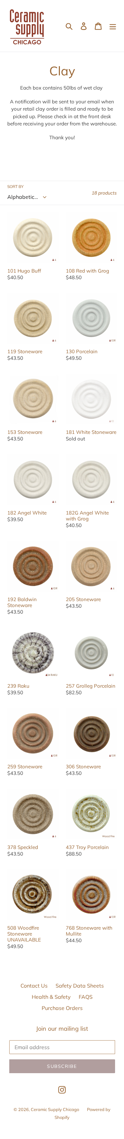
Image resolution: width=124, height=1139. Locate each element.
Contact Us (34, 985)
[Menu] (112, 26)
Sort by (15, 186)
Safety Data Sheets (80, 985)
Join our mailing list (62, 1028)
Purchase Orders (62, 1008)
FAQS (86, 996)
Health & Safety (51, 996)
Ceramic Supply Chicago (55, 1109)
